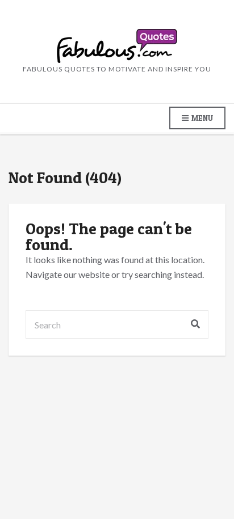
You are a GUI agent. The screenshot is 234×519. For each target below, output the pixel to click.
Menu (201, 118)
